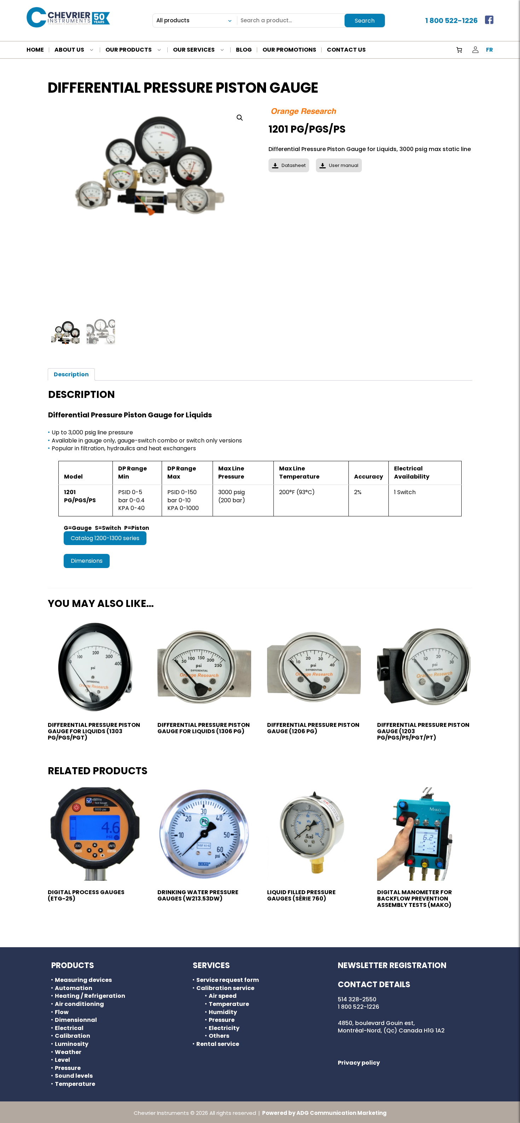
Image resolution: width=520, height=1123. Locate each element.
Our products (128, 50)
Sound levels (74, 1076)
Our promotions (289, 50)
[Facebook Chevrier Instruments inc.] (489, 20)
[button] (239, 117)
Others (219, 1036)
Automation (73, 988)
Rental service (217, 1044)
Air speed (223, 996)
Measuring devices (83, 980)
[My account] (475, 50)
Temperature (75, 1084)
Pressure (68, 1068)
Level (62, 1060)
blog (244, 50)
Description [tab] (71, 374)
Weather (68, 1052)
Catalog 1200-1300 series (105, 538)
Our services (194, 50)
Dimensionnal (76, 1020)
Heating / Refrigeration (90, 996)
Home (35, 50)
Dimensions (87, 561)
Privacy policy (359, 1063)
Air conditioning (79, 1004)
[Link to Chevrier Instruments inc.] (68, 17)
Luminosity (71, 1044)
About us (69, 50)
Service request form (227, 980)
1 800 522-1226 (451, 20)
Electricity (224, 1028)
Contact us (346, 50)
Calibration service (225, 988)
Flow (62, 1012)
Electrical (69, 1028)
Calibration (72, 1036)
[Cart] (459, 50)
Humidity (223, 1012)
